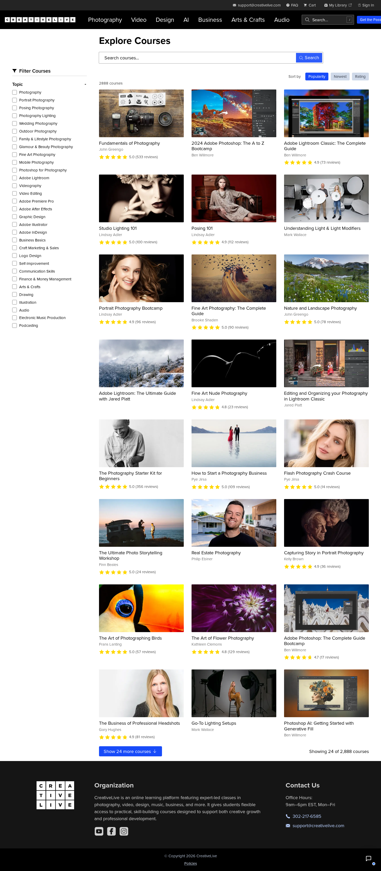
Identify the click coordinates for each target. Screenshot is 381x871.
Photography (105, 19)
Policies (190, 863)
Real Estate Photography (216, 552)
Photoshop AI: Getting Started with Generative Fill (319, 726)
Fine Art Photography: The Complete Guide (229, 311)
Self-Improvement (34, 263)
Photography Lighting (37, 115)
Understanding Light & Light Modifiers (322, 228)
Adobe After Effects (35, 209)
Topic (17, 84)
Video (138, 19)
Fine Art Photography (37, 154)
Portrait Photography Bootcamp (131, 308)
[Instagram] (124, 831)
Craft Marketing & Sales (39, 248)
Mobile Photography (36, 162)
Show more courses (128, 751)
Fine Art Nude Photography (219, 393)
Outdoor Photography (38, 131)
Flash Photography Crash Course (317, 473)
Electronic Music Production (42, 318)
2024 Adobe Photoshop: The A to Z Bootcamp (228, 146)
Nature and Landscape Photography (320, 308)
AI (186, 19)
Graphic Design (32, 217)
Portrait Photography (36, 100)
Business (210, 19)
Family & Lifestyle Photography (45, 139)
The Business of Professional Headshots (139, 723)
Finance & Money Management (45, 279)
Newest (340, 76)
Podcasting (28, 325)
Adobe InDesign (33, 232)
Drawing (26, 294)
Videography (30, 186)
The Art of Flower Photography (223, 638)
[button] (368, 858)
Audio (282, 19)
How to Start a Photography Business (229, 473)
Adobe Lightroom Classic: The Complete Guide (325, 146)
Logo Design (30, 256)
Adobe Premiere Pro (36, 201)
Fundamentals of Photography (129, 143)
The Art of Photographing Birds (130, 638)
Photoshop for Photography (43, 170)
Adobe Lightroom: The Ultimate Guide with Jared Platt (137, 396)
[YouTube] (99, 831)
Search (312, 57)
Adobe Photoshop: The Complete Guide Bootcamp (324, 641)
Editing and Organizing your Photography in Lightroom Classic (326, 396)
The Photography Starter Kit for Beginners (130, 476)
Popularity (316, 76)
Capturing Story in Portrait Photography (324, 552)
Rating (360, 76)
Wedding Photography (38, 123)
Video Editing (30, 193)
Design (165, 19)
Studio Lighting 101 (118, 228)
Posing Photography (36, 108)
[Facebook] (111, 831)
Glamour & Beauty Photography (46, 147)
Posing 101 (202, 228)
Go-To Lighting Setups (214, 723)
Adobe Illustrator (33, 224)
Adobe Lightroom (34, 178)
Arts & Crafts (248, 19)
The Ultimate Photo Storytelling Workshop (130, 555)
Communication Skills (37, 271)
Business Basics (32, 240)
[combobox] (328, 19)
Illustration (27, 302)
